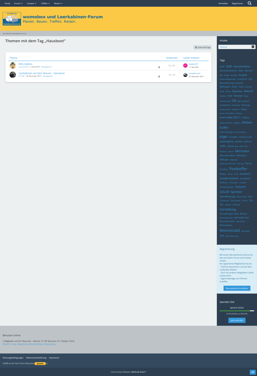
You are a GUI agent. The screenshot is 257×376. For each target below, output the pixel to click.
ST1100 (21, 76)
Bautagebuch (47, 67)
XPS (222, 236)
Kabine (245, 117)
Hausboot (236, 105)
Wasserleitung (226, 217)
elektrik (248, 91)
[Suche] (249, 3)
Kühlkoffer (233, 137)
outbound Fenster (228, 163)
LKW (222, 146)
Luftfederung (232, 146)
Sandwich (245, 173)
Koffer (224, 127)
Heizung (245, 105)
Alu (221, 75)
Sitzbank (240, 187)
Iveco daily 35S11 (230, 117)
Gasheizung (225, 101)
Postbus (224, 169)
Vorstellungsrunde (229, 213)
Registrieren (237, 3)
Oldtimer (234, 160)
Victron (236, 204)
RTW (236, 174)
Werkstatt (240, 221)
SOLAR (224, 192)
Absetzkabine (242, 66)
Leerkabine (226, 141)
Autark (243, 75)
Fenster (238, 96)
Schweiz (243, 182)
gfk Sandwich (244, 101)
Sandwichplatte (229, 178)
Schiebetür (245, 178)
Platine (248, 163)
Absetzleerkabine (228, 70)
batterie (239, 82)
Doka (222, 91)
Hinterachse (225, 109)
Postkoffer (238, 168)
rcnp (14, 344)
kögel (223, 136)
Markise (223, 151)
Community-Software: (128, 372)
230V (222, 66)
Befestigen (225, 86)
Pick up (240, 163)
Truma (244, 200)
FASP (229, 95)
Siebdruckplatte (227, 187)
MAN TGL (243, 146)
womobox (245, 231)
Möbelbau (242, 155)
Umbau (228, 204)
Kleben (247, 122)
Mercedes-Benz (227, 155)
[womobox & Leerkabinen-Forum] (128, 19)
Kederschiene (226, 123)
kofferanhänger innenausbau (233, 132)
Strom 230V (241, 196)
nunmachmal (23, 67)
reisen (230, 174)
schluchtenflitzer (35, 344)
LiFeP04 (238, 141)
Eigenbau (237, 91)
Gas (246, 95)
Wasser (243, 213)
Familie (223, 96)
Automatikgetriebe (228, 79)
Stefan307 (193, 64)
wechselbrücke (241, 217)
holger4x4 (22, 344)
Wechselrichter (227, 221)
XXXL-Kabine (25, 64)
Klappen (237, 123)
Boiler (234, 86)
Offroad (224, 159)
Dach (241, 86)
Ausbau (234, 75)
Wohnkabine (226, 225)
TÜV (251, 200)
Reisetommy (50, 344)
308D (229, 66)
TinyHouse (224, 200)
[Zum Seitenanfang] (253, 372)
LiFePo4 (247, 141)
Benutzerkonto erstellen (237, 288)
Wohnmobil (230, 230)
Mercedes (242, 151)
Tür (221, 204)
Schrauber (233, 182)
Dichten (248, 86)
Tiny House (235, 200)
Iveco (244, 109)
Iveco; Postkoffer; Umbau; (231, 113)
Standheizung (227, 196)
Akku (240, 70)
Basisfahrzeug (227, 82)
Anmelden (223, 3)
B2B (250, 79)
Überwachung (232, 236)
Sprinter (236, 192)
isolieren (236, 109)
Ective (228, 91)
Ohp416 (6, 344)
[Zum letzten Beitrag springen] (185, 65)
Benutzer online (11, 335)
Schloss (223, 182)
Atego (226, 75)
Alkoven (248, 70)
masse (231, 151)
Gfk (234, 100)
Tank (250, 196)
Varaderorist (194, 73)
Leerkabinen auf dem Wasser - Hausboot (42, 73)
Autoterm (242, 79)
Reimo (223, 173)
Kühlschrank (245, 136)
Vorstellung (228, 209)
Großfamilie (225, 105)
